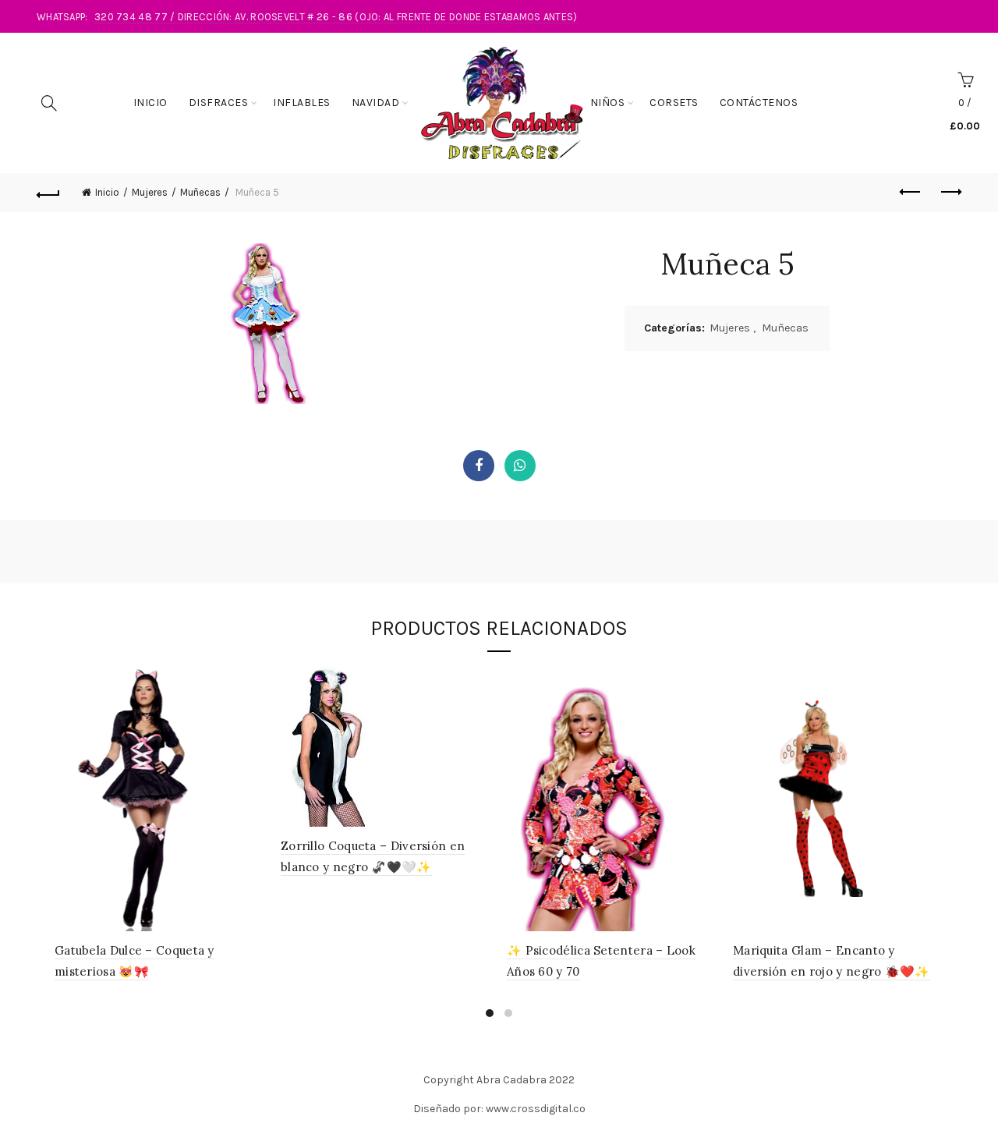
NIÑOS (607, 102)
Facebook (478, 465)
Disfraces (219, 102)
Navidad (376, 102)
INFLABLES (302, 102)
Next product (949, 192)
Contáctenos (759, 102)
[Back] (48, 192)
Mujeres (150, 192)
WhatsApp (520, 465)
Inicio (150, 102)
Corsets (674, 102)
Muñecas (200, 192)
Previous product (910, 192)
